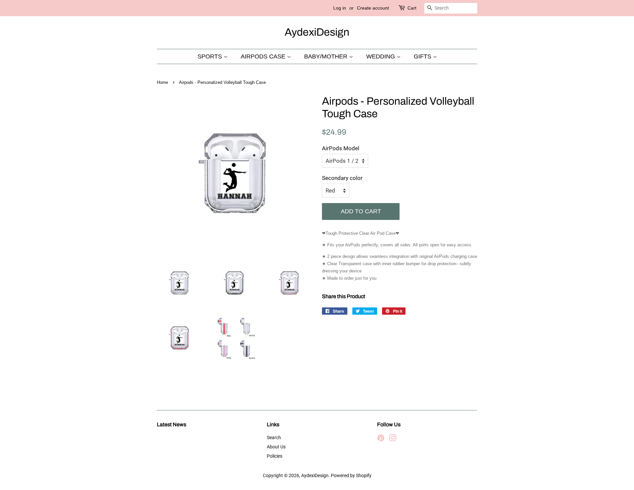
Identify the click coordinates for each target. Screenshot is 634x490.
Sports (210, 56)
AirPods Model (340, 148)
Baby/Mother (326, 56)
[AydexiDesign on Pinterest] (380, 439)
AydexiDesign (317, 32)
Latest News (171, 424)
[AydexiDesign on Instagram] (392, 439)
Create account (373, 8)
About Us (276, 447)
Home (162, 82)
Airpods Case (264, 56)
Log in (339, 8)
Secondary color (342, 178)
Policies (274, 456)
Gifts (423, 56)
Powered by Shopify (351, 475)
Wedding (381, 56)
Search (274, 437)
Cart (411, 8)
